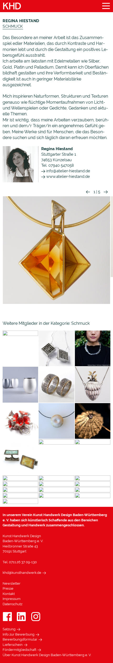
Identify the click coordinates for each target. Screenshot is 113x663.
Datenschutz (12, 604)
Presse (8, 588)
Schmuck (13, 26)
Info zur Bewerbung (18, 634)
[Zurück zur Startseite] (12, 6)
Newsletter (11, 583)
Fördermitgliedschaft (19, 650)
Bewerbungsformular (20, 639)
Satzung (9, 629)
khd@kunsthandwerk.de (22, 573)
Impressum (11, 599)
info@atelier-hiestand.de (67, 171)
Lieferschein (13, 645)
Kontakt (9, 594)
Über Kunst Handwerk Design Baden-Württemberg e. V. (47, 655)
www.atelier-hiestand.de (67, 176)
